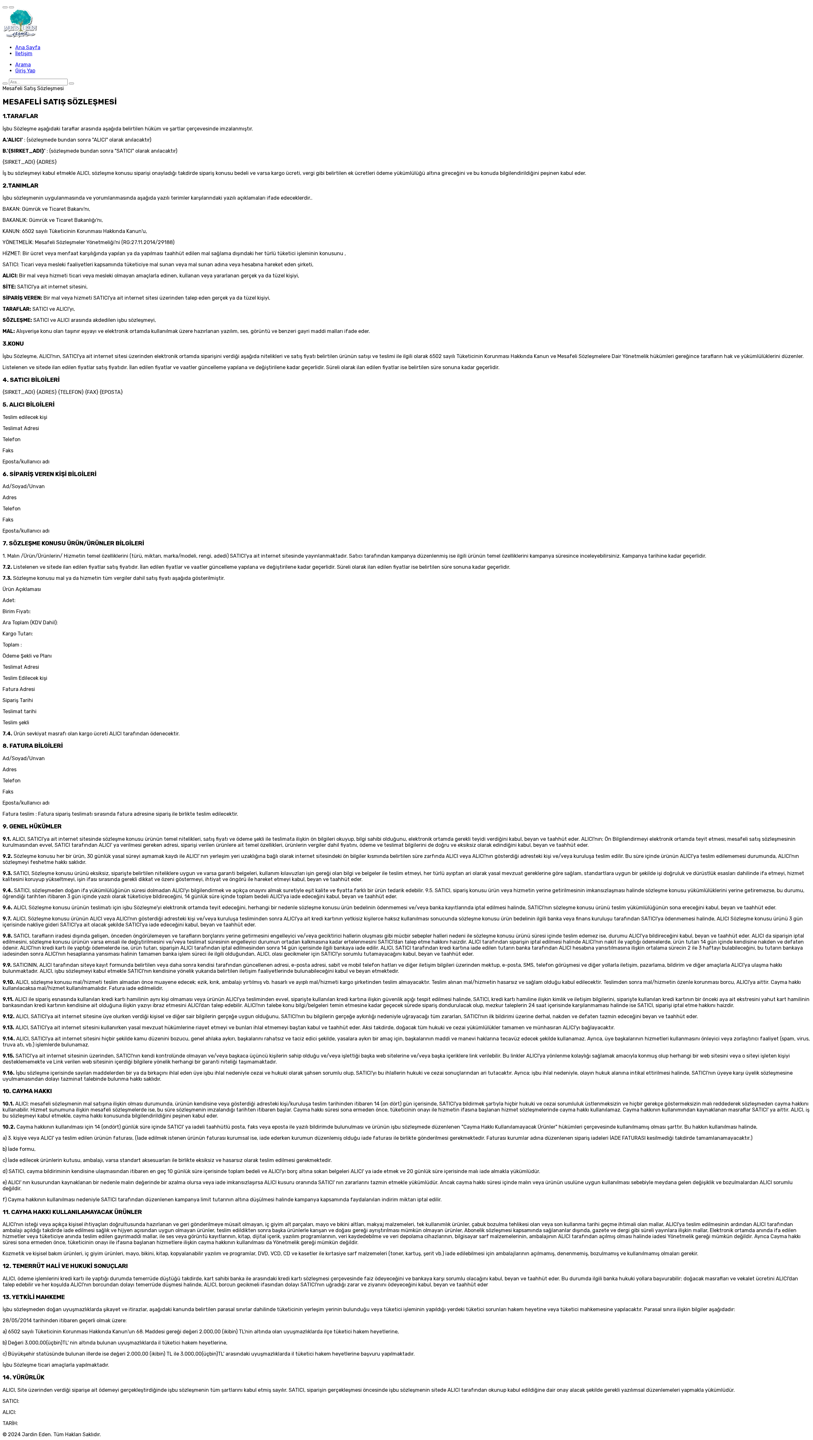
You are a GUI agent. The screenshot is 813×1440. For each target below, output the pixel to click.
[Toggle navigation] (5, 7)
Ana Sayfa (27, 47)
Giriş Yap (25, 71)
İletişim (23, 53)
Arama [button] (23, 65)
